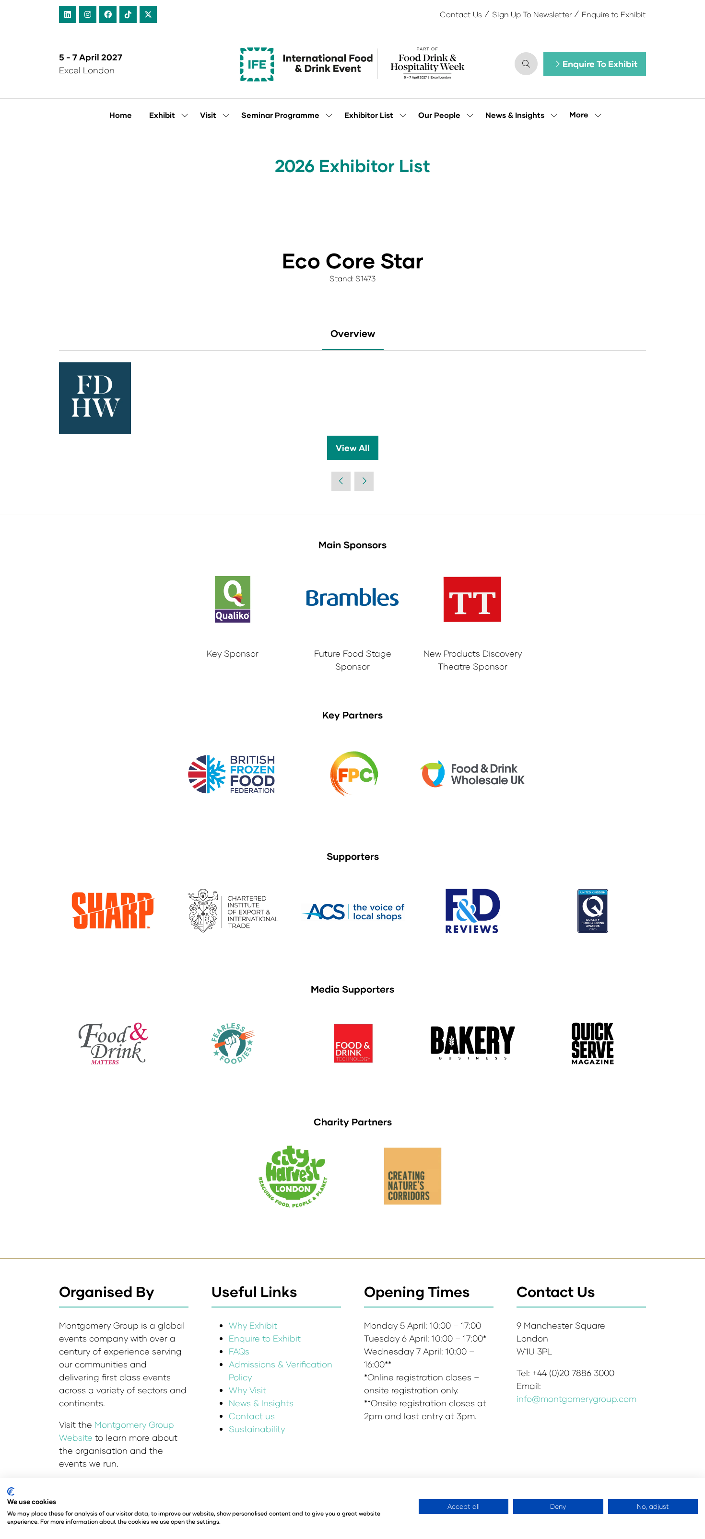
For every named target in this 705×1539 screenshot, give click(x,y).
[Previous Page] (341, 481)
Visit (208, 114)
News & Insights (514, 114)
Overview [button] (352, 333)
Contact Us (461, 14)
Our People (439, 114)
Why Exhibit (253, 1325)
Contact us (252, 1416)
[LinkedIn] (67, 14)
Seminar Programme (280, 114)
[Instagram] (87, 14)
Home (120, 114)
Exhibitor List (368, 114)
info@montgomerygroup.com (576, 1398)
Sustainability (257, 1428)
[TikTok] (128, 14)
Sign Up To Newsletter (532, 14)
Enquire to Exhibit (614, 14)
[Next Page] (364, 481)
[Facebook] (108, 14)
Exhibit (162, 114)
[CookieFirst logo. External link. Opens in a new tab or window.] (10, 1491)
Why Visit (247, 1390)
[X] (148, 14)
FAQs (239, 1351)
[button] (526, 63)
